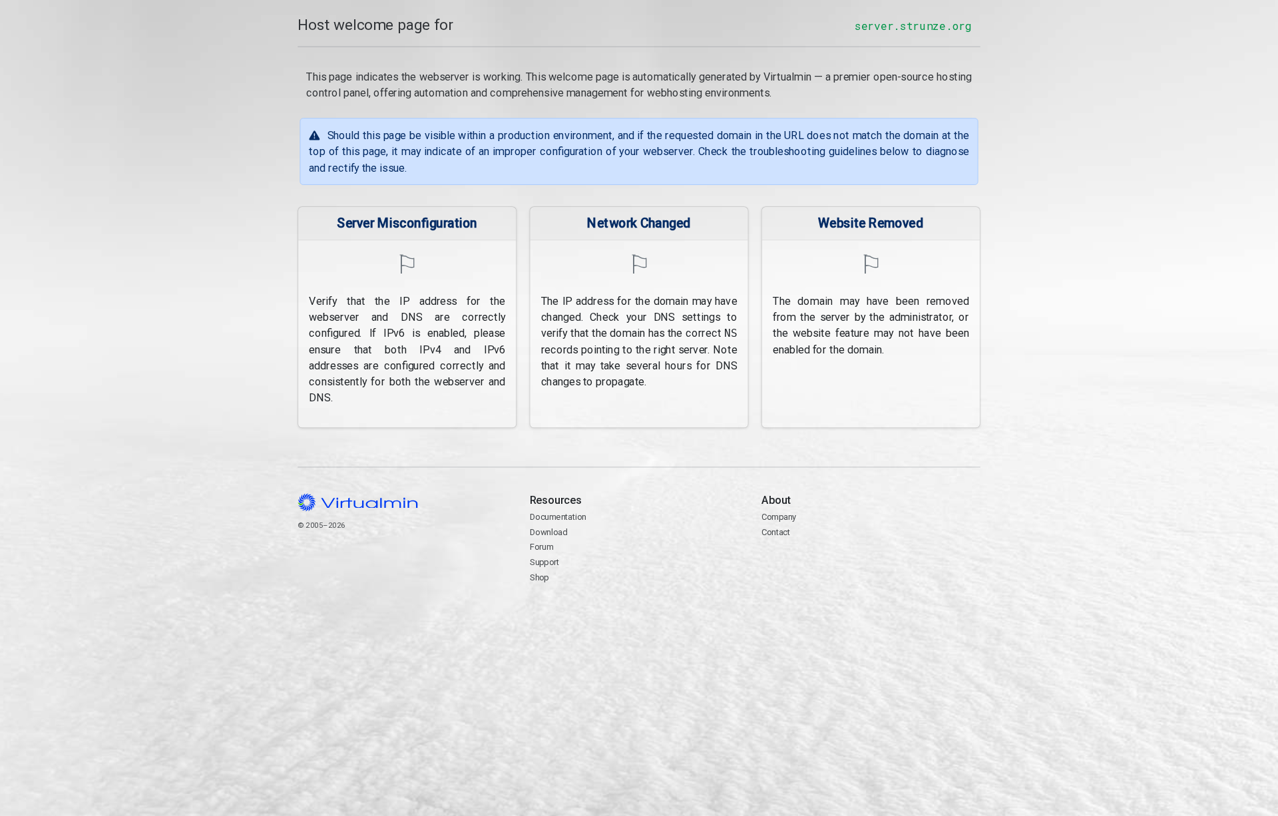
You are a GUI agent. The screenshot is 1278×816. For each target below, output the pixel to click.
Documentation (558, 517)
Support (545, 562)
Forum (542, 547)
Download (549, 532)
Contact (813, 563)
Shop (539, 577)
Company (779, 517)
